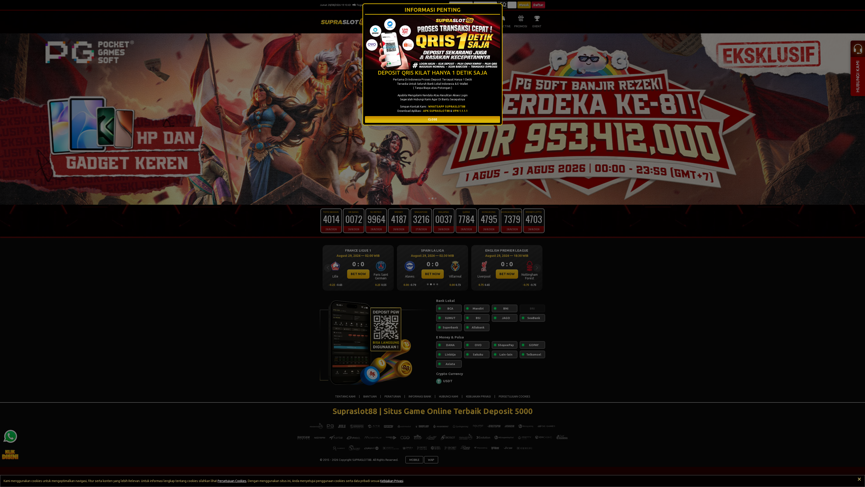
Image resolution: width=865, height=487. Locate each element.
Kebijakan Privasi (391, 481)
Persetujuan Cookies (232, 481)
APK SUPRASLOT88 (436, 110)
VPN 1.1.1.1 (460, 110)
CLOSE (432, 119)
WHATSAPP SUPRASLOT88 (446, 106)
